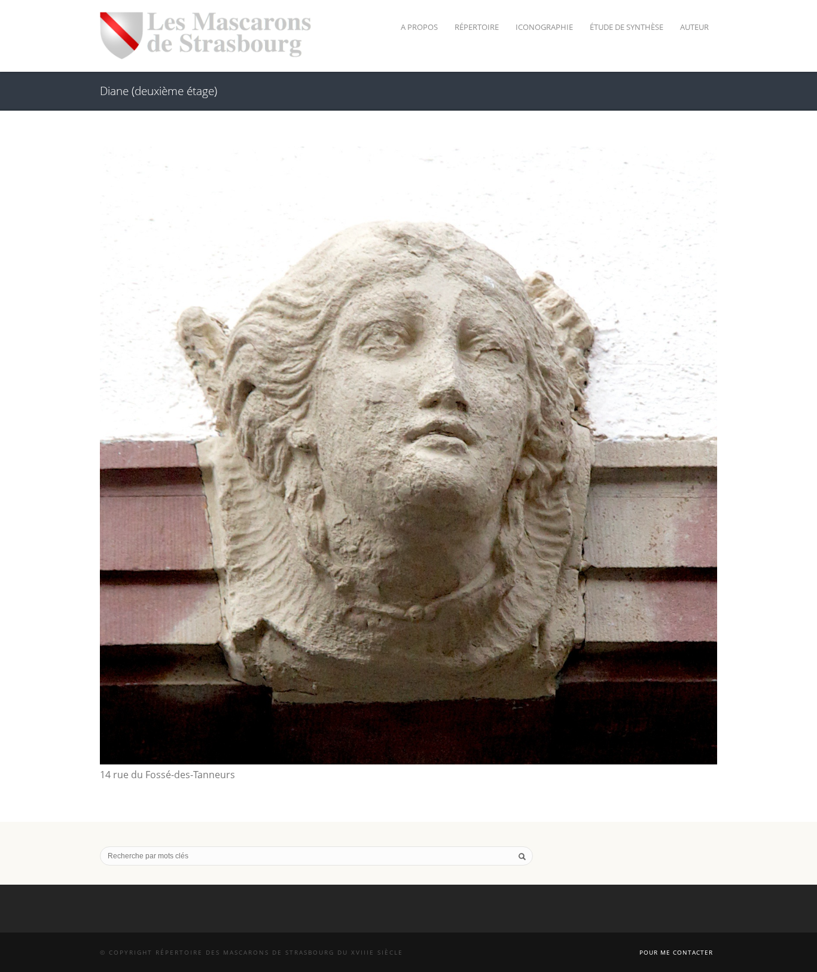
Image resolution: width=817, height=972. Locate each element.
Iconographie (544, 27)
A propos (419, 27)
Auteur (694, 27)
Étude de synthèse (626, 27)
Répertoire (477, 27)
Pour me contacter (676, 952)
